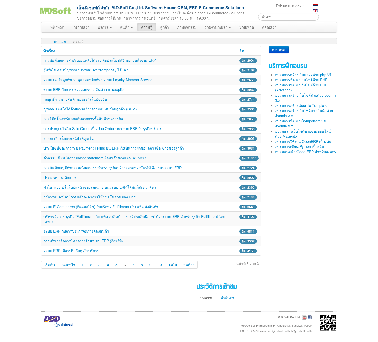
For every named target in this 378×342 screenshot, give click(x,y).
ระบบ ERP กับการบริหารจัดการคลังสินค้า (76, 231)
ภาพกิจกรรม (186, 27)
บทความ (206, 297)
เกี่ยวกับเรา (80, 27)
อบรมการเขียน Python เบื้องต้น (299, 146)
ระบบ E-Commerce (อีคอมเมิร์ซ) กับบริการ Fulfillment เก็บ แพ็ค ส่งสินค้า (100, 206)
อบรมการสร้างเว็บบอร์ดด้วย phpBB (303, 74)
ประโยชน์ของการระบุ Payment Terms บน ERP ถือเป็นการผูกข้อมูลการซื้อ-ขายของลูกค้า (113, 148)
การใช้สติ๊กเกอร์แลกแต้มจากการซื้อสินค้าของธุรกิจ (83, 118)
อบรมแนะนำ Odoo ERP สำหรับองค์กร (305, 151)
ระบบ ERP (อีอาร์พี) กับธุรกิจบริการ (71, 250)
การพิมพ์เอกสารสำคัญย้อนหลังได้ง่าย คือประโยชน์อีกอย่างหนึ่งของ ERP (99, 60)
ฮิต (241, 50)
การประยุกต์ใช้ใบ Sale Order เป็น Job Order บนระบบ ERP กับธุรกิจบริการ (102, 128)
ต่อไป (172, 264)
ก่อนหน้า (68, 264)
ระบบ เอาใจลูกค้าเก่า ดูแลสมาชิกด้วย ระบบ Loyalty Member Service (97, 79)
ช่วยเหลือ (246, 27)
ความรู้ (146, 27)
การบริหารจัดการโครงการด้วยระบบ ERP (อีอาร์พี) (83, 240)
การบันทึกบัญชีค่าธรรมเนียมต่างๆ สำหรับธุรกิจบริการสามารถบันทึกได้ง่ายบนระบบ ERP (112, 167)
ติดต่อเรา (269, 27)
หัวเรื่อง (49, 50)
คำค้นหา (227, 297)
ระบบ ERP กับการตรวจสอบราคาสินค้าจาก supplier (84, 89)
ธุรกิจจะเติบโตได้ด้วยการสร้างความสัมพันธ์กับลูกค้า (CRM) (90, 109)
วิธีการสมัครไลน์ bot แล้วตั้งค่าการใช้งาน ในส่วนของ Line (89, 196)
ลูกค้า (164, 27)
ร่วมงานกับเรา (216, 27)
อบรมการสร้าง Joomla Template (301, 105)
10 (160, 264)
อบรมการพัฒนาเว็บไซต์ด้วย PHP (301, 79)
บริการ (103, 27)
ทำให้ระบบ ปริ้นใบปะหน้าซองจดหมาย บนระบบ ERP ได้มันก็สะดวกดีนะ (99, 187)
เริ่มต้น (49, 264)
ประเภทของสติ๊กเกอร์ (59, 177)
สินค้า (125, 27)
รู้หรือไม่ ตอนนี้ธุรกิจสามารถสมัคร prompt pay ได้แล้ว (85, 69)
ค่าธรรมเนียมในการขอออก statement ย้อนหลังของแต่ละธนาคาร (94, 157)
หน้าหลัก (57, 27)
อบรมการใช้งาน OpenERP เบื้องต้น (303, 141)
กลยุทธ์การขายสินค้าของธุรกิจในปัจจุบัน (75, 99)
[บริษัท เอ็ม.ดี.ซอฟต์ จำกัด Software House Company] (55, 10)
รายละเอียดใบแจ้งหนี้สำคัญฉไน (68, 138)
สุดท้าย (188, 264)
